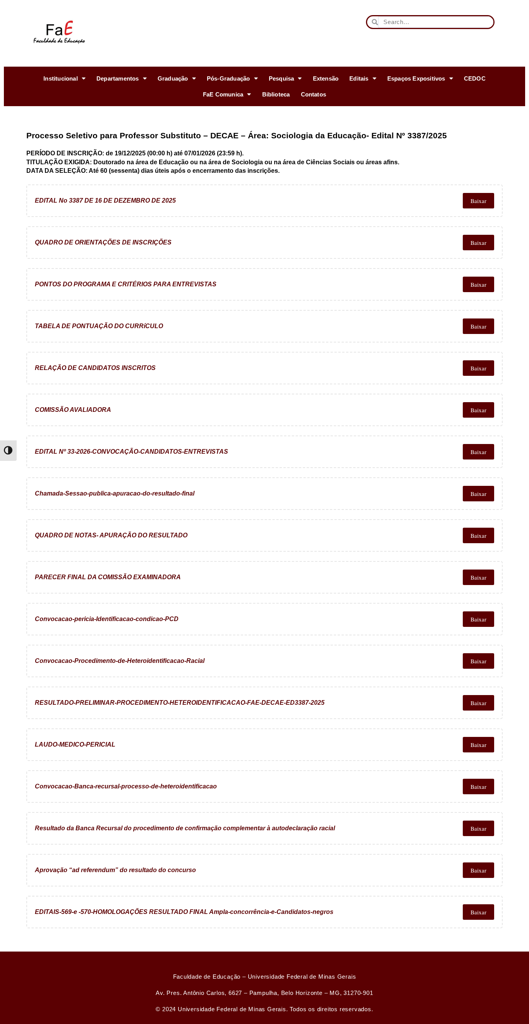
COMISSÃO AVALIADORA (73, 409)
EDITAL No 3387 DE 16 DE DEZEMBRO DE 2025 (105, 200)
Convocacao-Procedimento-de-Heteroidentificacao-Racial (119, 660)
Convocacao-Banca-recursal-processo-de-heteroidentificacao (126, 786)
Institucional (60, 78)
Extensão (326, 78)
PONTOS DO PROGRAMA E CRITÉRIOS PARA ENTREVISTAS (125, 284)
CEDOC (475, 78)
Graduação (173, 78)
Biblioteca (276, 94)
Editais (358, 78)
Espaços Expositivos (416, 78)
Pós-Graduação (228, 78)
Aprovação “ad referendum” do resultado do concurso (115, 870)
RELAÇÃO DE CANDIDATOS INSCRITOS (95, 368)
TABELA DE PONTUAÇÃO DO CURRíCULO (99, 326)
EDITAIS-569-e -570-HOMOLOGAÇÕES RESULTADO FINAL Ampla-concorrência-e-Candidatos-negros (184, 912)
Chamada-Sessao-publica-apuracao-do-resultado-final (114, 493)
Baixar (478, 201)
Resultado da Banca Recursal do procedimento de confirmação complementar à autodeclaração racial (185, 828)
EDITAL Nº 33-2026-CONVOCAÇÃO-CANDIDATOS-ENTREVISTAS (131, 451)
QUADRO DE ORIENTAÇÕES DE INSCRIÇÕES (103, 242)
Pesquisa (281, 78)
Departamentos (117, 78)
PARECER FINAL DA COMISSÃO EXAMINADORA (108, 577)
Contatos (313, 94)
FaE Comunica (223, 94)
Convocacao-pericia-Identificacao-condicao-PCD (107, 619)
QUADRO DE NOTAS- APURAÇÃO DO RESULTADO (111, 535)
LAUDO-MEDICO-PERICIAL (75, 744)
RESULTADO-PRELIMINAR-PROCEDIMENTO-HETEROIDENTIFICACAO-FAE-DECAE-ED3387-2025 (180, 702)
